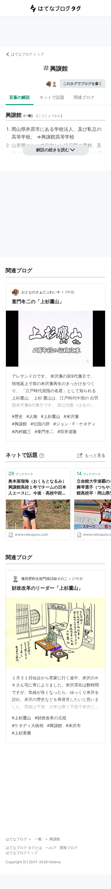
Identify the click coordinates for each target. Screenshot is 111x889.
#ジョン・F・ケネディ (74, 423)
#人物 (31, 416)
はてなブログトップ (22, 852)
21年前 (77, 578)
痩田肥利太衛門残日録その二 (44, 578)
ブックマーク (20, 473)
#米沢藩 (71, 416)
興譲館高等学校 (57, 137)
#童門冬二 (44, 431)
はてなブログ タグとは (24, 847)
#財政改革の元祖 (50, 717)
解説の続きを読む (52, 149)
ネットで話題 (51, 97)
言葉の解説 (19, 97)
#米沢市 (73, 725)
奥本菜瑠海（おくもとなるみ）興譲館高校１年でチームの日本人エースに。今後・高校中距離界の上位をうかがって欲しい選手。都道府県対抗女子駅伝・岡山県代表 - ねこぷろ (37, 487)
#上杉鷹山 (50, 416)
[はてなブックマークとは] (41, 455)
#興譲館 (19, 423)
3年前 (69, 292)
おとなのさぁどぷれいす (40, 292)
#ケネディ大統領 (28, 725)
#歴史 (17, 416)
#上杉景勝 (21, 732)
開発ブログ (69, 847)
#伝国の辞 (40, 423)
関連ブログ (84, 97)
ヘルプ (51, 847)
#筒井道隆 (67, 431)
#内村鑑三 (21, 431)
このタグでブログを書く (82, 83)
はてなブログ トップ (27, 54)
